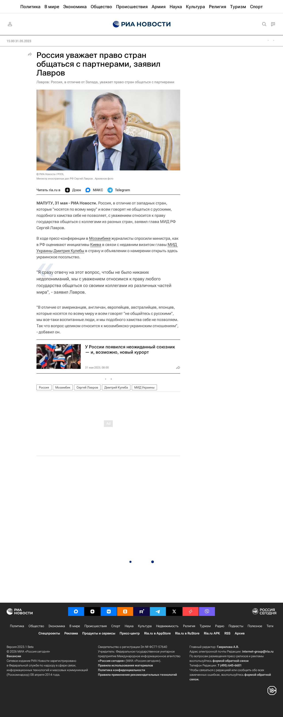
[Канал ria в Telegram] (158, 611)
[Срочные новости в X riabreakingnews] (191, 611)
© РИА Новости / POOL (50, 174)
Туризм (205, 626)
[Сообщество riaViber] (207, 611)
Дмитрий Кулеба (116, 387)
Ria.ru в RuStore (187, 633)
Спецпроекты (49, 633)
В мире (74, 626)
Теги (270, 626)
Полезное (255, 626)
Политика (17, 626)
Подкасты (236, 626)
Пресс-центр (130, 633)
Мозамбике (100, 238)
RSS (227, 633)
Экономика (56, 626)
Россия (44, 387)
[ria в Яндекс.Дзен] (92, 611)
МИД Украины (144, 387)
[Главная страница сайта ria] (141, 24)
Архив (240, 633)
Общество (36, 626)
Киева (95, 244)
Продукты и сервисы (98, 633)
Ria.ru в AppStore (157, 633)
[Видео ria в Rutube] (141, 611)
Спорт (115, 626)
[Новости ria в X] (174, 611)
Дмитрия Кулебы (69, 250)
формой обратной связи (230, 660)
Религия (189, 626)
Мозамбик (62, 387)
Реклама (71, 633)
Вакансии (14, 656)
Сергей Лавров (87, 387)
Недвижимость (167, 626)
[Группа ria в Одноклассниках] (125, 611)
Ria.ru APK (212, 633)
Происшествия (95, 626)
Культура (145, 626)
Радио (219, 626)
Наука (129, 626)
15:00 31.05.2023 (19, 41)
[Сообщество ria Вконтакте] (109, 611)
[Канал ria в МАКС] (76, 611)
